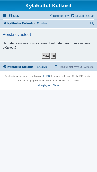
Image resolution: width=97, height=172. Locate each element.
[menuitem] (14, 16)
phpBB (46, 76)
